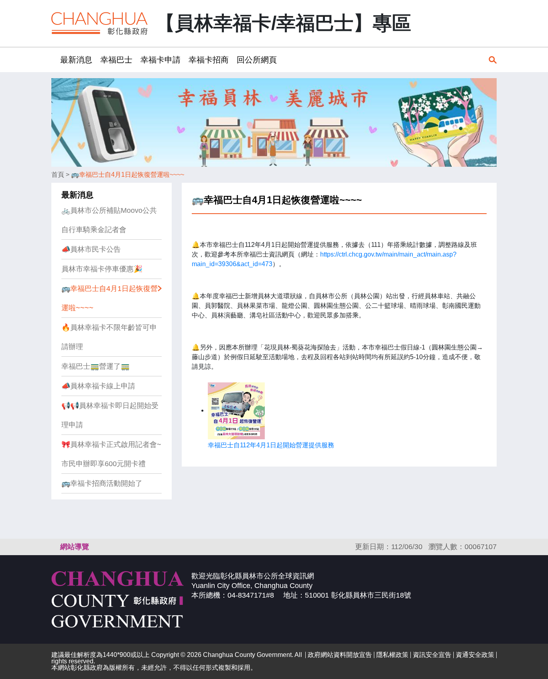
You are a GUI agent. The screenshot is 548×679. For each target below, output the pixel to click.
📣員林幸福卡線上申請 (98, 386)
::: (53, 59)
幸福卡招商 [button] (209, 59)
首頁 (57, 174)
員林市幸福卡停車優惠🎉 (101, 269)
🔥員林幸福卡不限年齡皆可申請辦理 (109, 337)
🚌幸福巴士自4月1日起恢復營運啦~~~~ (127, 174)
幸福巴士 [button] (116, 59)
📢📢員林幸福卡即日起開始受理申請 (109, 415)
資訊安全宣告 (432, 654)
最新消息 (77, 194)
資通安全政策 (475, 654)
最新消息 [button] (76, 59)
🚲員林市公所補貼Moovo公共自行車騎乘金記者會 (109, 220)
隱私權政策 (392, 654)
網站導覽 (74, 547)
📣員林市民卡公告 (91, 249)
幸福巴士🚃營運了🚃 (95, 366)
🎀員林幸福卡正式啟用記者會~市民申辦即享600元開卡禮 (111, 454)
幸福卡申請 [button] (160, 59)
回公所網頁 (257, 59)
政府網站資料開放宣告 (340, 654)
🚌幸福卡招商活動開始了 (101, 483)
